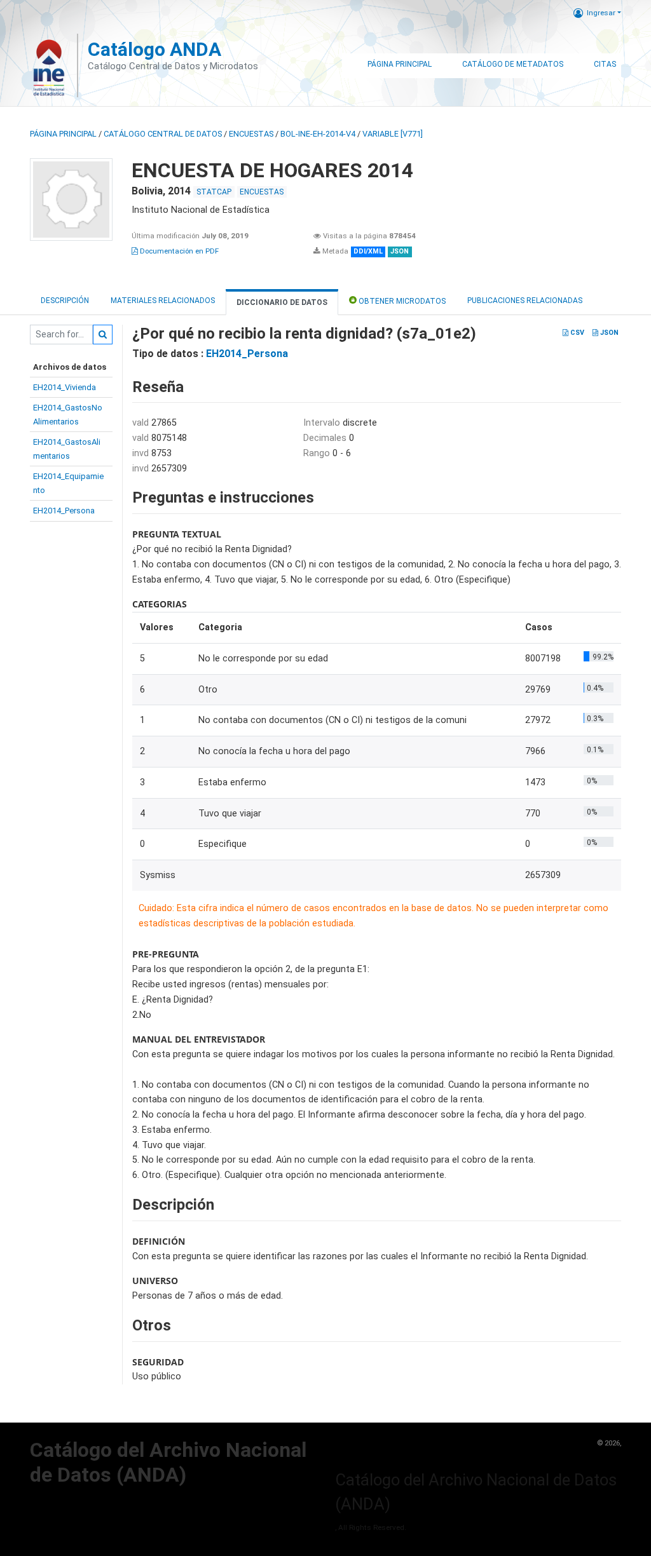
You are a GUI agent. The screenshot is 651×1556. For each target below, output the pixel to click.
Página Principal (399, 64)
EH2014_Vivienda (64, 387)
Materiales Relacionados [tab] (163, 300)
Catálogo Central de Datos (163, 134)
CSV (576, 332)
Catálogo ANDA (154, 49)
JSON (608, 332)
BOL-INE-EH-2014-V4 (317, 134)
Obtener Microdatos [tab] (401, 301)
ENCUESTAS (251, 134)
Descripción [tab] (65, 300)
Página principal (63, 134)
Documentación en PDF (178, 251)
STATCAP (213, 191)
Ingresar (601, 12)
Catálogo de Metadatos (512, 64)
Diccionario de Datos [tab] (281, 302)
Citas (605, 64)
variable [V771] (392, 134)
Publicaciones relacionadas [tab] (524, 300)
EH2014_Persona (64, 510)
